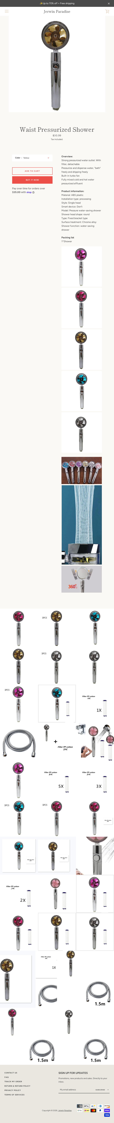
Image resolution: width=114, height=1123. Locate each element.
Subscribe (101, 1090)
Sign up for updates (73, 1073)
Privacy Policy (12, 1090)
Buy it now (32, 180)
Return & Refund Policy (17, 1086)
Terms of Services (14, 1095)
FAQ (6, 1077)
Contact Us (10, 1073)
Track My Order (13, 1082)
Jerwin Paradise (57, 11)
